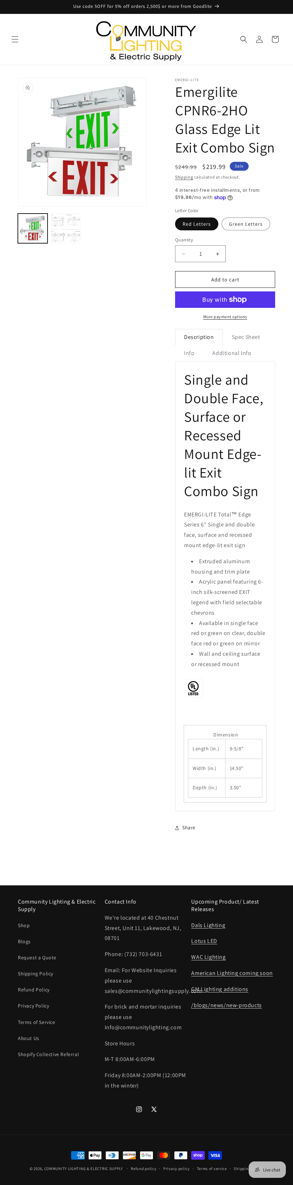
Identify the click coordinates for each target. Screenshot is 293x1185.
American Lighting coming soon (232, 973)
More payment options (225, 316)
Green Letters (246, 224)
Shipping (184, 177)
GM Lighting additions (219, 989)
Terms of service (212, 1168)
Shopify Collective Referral (48, 1054)
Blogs (24, 941)
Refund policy (143, 1168)
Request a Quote (37, 957)
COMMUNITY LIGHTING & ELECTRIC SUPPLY (83, 1168)
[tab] (199, 337)
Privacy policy (176, 1168)
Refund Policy (34, 989)
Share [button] (188, 827)
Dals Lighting (208, 925)
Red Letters (197, 224)
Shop (24, 925)
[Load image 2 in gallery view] (66, 228)
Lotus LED (204, 941)
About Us (28, 1038)
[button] (15, 39)
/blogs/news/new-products (226, 1005)
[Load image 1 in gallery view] (33, 228)
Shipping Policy (35, 973)
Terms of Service (36, 1022)
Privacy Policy (33, 1005)
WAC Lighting (208, 957)
